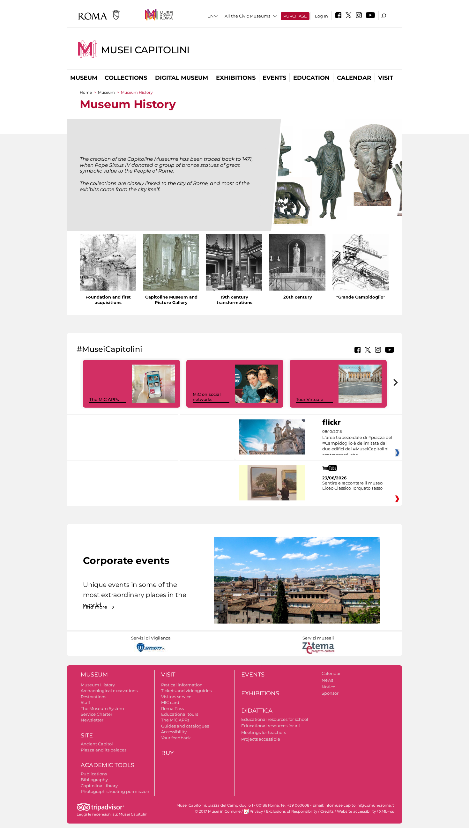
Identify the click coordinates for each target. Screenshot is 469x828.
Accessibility (174, 731)
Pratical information (182, 684)
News (327, 680)
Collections (126, 77)
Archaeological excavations (109, 690)
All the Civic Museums (247, 15)
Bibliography (94, 779)
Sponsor (330, 693)
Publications (94, 773)
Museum (83, 77)
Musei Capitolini (145, 50)
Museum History (98, 684)
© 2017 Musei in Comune (218, 811)
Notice (328, 686)
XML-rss (386, 811)
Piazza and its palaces (103, 749)
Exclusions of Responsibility (291, 811)
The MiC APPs (104, 399)
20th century (297, 296)
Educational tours (179, 714)
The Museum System (102, 708)
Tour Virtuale (309, 399)
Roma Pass (172, 708)
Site (87, 735)
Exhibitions (236, 77)
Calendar (354, 77)
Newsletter (92, 719)
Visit (385, 77)
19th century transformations (234, 299)
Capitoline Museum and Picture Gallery (171, 299)
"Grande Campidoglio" (360, 296)
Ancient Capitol (97, 743)
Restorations (93, 696)
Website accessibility (356, 811)
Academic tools (107, 765)
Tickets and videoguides (186, 690)
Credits (327, 811)
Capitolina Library (99, 785)
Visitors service (176, 696)
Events (274, 77)
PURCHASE (295, 15)
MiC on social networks (207, 397)
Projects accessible (260, 739)
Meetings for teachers (263, 732)
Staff (85, 702)
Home (86, 92)
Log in (321, 15)
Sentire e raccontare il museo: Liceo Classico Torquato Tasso (352, 485)
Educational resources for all (270, 725)
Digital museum (181, 77)
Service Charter (96, 714)
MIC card (170, 702)
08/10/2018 (357, 443)
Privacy (256, 811)
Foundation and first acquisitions (108, 299)
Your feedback (176, 737)
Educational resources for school (274, 719)
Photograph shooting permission (115, 791)
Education (311, 77)
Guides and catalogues (185, 725)
